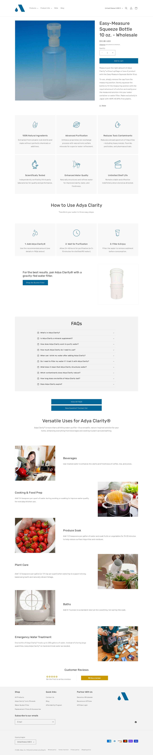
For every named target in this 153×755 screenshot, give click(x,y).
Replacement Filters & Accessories (28, 709)
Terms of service (63, 749)
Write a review (94, 678)
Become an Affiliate (84, 701)
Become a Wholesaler (85, 697)
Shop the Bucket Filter (35, 283)
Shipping (102, 44)
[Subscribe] (52, 721)
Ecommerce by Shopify (39, 750)
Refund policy (52, 749)
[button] (33, 8)
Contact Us (50, 697)
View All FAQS (76, 402)
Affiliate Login (82, 705)
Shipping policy (86, 749)
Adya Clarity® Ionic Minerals (25, 701)
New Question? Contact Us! (76, 408)
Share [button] (104, 106)
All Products (19, 697)
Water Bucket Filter (22, 705)
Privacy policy (75, 749)
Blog (47, 701)
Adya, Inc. (23, 750)
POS (27, 750)
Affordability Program (54, 705)
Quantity (102, 48)
